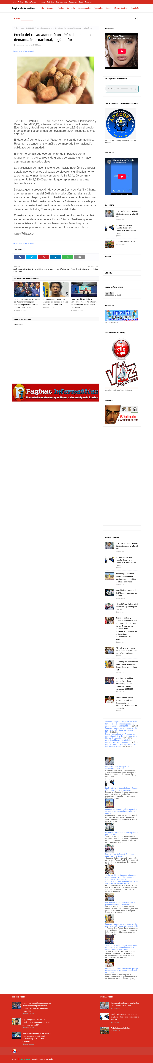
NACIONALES (30, 28)
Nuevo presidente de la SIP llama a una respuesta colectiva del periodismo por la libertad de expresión (83, 303)
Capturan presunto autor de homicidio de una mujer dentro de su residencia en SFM (55, 302)
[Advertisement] (121, 478)
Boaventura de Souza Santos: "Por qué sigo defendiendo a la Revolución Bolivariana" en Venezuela (126, 702)
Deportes (42, 2)
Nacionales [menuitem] (98, 8)
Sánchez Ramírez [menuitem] (120, 8)
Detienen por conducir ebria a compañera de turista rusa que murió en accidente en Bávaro (126, 578)
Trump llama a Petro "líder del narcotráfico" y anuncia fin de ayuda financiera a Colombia (65, 19)
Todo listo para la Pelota (125, 242)
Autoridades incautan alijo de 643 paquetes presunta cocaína (126, 593)
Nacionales (73, 2)
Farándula (50, 2)
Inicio (14, 2)
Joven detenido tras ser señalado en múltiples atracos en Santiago (119, 741)
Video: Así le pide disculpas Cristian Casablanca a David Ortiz (127, 214)
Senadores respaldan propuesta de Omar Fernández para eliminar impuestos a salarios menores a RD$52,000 (27, 303)
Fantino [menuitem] (61, 8)
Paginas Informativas (23, 8)
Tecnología (88, 2)
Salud (81, 2)
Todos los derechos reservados (42, 1059)
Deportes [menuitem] (50, 8)
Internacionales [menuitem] (84, 8)
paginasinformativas (23, 45)
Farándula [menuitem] (71, 8)
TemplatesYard (25, 1059)
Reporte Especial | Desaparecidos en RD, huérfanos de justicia (120, 745)
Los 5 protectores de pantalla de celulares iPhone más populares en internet (126, 229)
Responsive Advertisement (23, 51)
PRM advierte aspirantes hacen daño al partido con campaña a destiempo (126, 650)
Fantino (20, 2)
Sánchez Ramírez (30, 2)
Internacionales (61, 2)
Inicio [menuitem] (42, 8)
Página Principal (19, 28)
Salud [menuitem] (108, 8)
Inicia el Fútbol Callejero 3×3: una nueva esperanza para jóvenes (127, 607)
